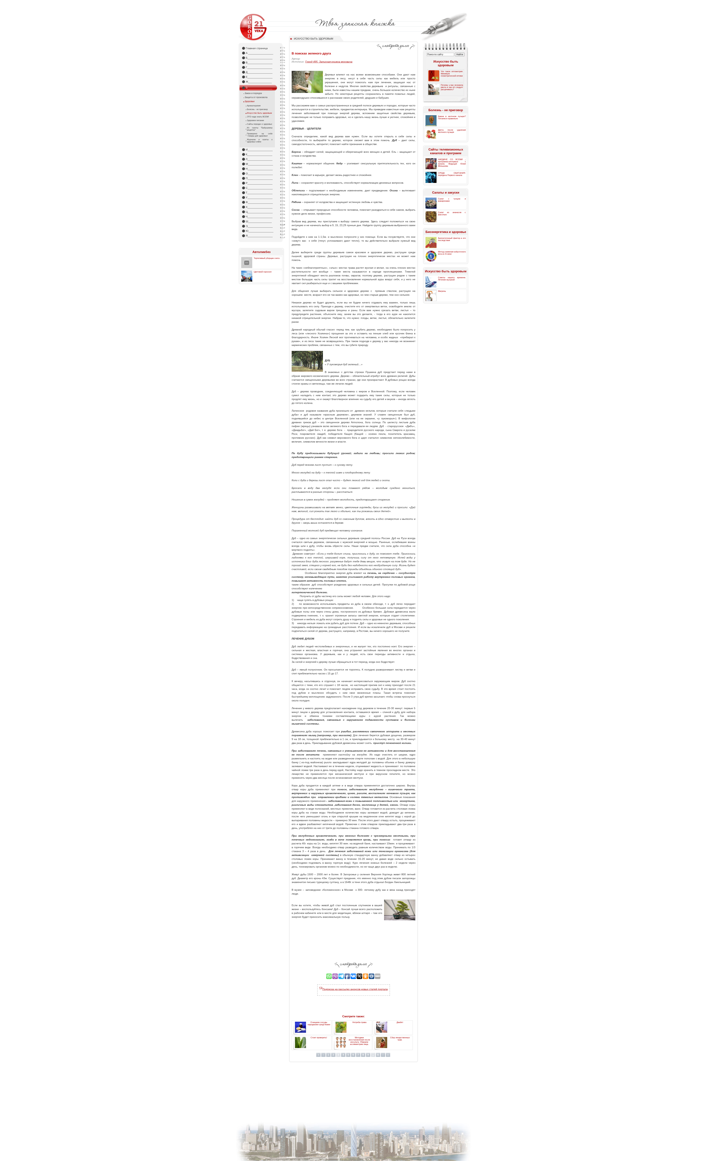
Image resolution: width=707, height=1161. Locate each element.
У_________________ (257, 197)
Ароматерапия (254, 106)
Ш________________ (257, 221)
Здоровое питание (255, 120)
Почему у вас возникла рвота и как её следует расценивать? (452, 87)
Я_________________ (257, 235)
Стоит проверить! (319, 1037)
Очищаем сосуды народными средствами (319, 1023)
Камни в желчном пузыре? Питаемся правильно (452, 117)
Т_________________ (257, 192)
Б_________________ (257, 57)
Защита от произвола (256, 97)
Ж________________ (257, 81)
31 (378, 1055)
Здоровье (250, 101)
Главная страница (255, 48)
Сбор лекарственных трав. (400, 1038)
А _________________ (257, 53)
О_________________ (257, 173)
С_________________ (257, 187)
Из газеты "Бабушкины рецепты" (259, 129)
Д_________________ (257, 72)
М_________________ (257, 163)
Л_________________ (257, 159)
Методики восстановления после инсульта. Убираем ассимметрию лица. (359, 1040)
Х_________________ (257, 207)
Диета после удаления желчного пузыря (452, 131)
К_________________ (257, 154)
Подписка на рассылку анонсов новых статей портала (355, 989)
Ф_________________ (257, 202)
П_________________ (257, 178)
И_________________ (257, 149)
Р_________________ (257, 183)
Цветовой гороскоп (263, 272)
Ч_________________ (257, 216)
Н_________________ (257, 168)
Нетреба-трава (359, 1022)
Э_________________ (257, 226)
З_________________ (257, 87)
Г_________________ (257, 67)
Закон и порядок (253, 93)
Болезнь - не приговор (257, 109)
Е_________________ (257, 76)
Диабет (400, 1022)
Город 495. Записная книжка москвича (328, 61)
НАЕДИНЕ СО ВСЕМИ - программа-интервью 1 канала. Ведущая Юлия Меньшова (452, 162)
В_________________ (257, 62)
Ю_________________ (257, 230)
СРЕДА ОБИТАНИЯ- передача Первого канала (452, 174)
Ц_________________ (257, 211)
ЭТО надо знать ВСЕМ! (258, 117)
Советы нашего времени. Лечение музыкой (452, 278)
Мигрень (442, 291)
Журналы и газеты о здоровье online (259, 140)
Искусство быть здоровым (259, 113)
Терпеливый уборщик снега (266, 258)
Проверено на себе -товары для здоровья (259, 134)
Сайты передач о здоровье (259, 124)
